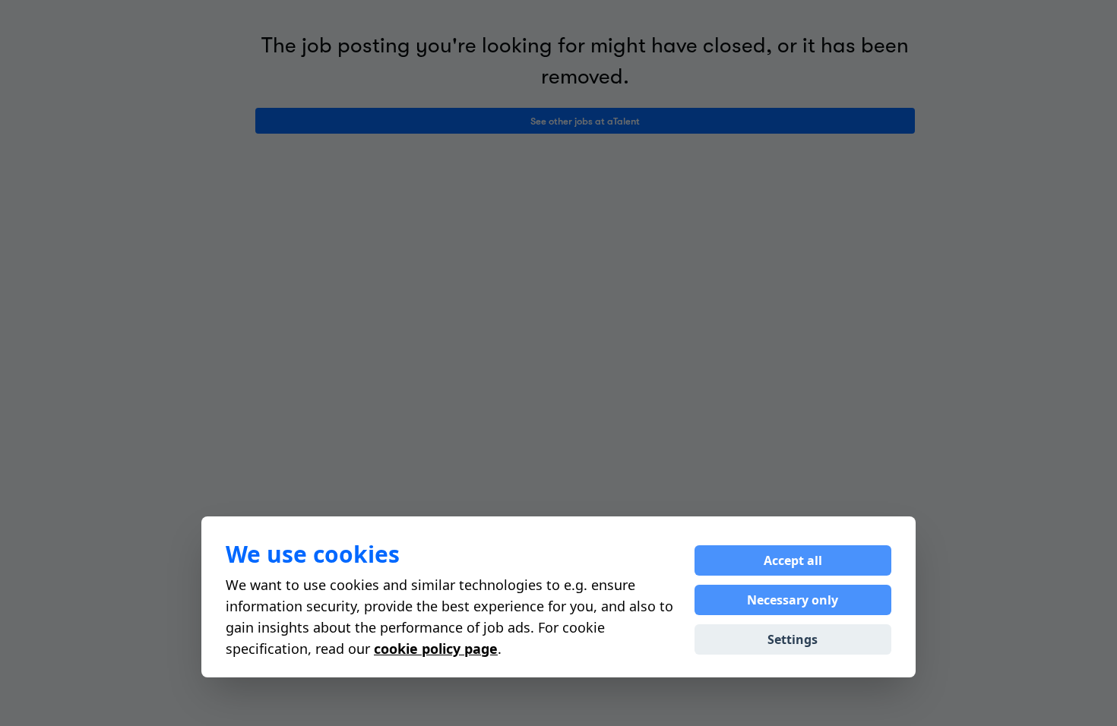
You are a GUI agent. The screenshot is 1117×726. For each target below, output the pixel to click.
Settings (792, 639)
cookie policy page (436, 648)
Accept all (793, 560)
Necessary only (792, 600)
